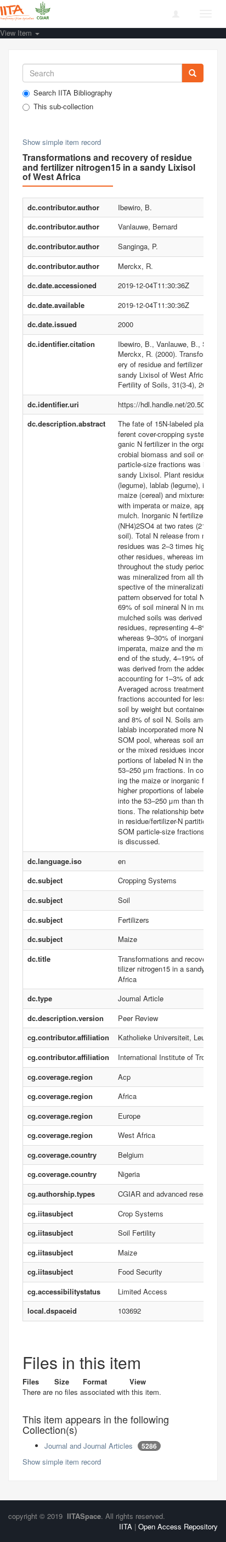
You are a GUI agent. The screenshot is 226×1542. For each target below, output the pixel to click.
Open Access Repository (178, 1526)
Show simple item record (61, 142)
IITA (125, 1526)
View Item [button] (17, 32)
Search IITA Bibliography (72, 93)
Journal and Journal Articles (88, 1445)
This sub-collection (63, 106)
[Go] (193, 73)
